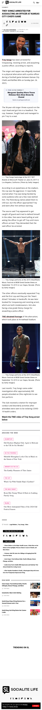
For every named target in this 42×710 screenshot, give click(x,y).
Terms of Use (13, 707)
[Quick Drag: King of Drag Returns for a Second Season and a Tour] (35, 603)
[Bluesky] (23, 535)
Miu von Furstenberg (10, 29)
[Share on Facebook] (7, 21)
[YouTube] (10, 535)
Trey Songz (7, 60)
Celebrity (5, 7)
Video (26, 524)
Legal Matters (13, 524)
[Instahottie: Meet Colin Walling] (35, 595)
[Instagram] (13, 535)
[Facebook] (4, 535)
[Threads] (20, 535)
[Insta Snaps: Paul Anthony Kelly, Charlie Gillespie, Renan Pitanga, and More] (35, 586)
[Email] (25, 21)
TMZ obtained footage (12, 316)
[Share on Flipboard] (13, 21)
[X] (7, 535)
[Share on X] (10, 21)
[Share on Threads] (19, 21)
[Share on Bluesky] (22, 21)
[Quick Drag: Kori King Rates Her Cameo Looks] (35, 612)
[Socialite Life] (13, 2)
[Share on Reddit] (16, 21)
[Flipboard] (17, 535)
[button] (35, 706)
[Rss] (27, 535)
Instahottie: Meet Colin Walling (11, 593)
